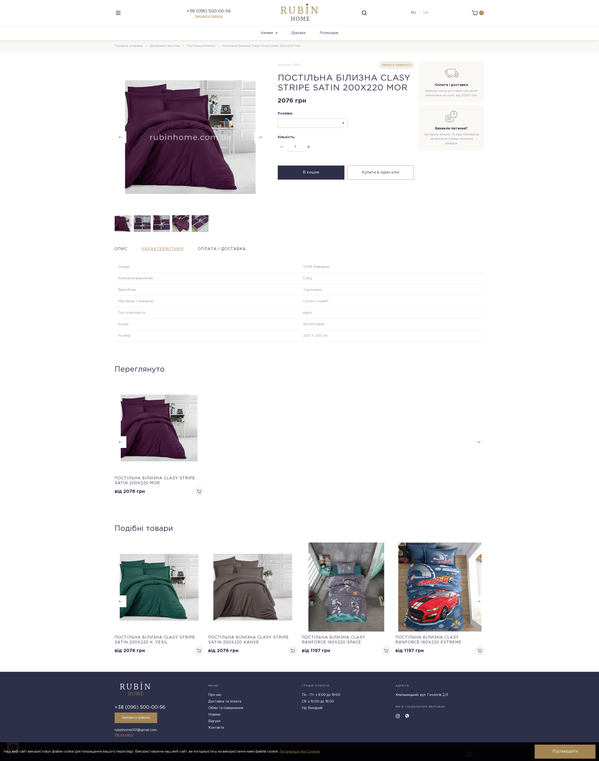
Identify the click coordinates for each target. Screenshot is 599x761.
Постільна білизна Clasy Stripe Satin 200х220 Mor (155, 481)
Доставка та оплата (224, 701)
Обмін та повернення (225, 708)
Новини (214, 714)
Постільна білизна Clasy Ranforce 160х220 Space (333, 640)
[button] (260, 137)
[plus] (309, 147)
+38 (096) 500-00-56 (209, 11)
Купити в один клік (380, 172)
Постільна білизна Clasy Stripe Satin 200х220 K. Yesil (155, 640)
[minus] (282, 147)
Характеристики (162, 249)
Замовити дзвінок (208, 16)
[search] (364, 12)
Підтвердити (565, 751)
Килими (267, 33)
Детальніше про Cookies (300, 751)
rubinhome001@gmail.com (136, 730)
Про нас (215, 695)
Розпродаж (329, 33)
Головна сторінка (129, 46)
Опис (121, 249)
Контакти (216, 727)
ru (413, 12)
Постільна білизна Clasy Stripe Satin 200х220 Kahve (248, 640)
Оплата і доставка (222, 249)
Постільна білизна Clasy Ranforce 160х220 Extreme (428, 640)
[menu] (118, 12)
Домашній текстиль (165, 46)
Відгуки (214, 721)
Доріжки (299, 33)
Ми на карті (124, 735)
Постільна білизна (201, 46)
